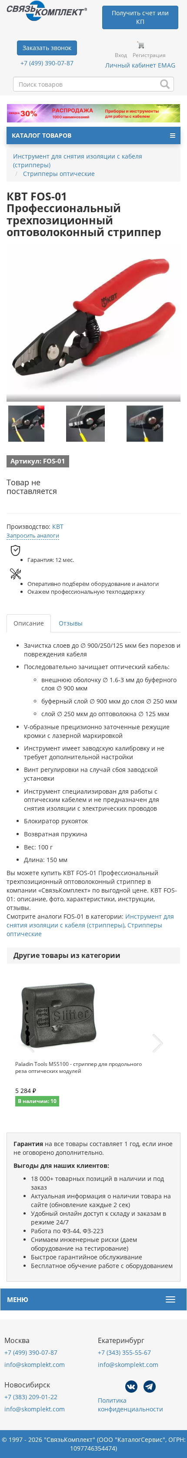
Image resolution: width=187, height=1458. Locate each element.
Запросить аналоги (33, 535)
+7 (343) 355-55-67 (124, 1352)
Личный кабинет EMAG (140, 65)
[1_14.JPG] (144, 423)
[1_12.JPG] (26, 423)
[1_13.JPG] (85, 423)
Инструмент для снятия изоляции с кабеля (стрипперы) (90, 920)
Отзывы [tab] (71, 623)
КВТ (57, 526)
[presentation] (29, 1043)
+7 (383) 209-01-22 (30, 1397)
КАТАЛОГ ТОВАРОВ (41, 135)
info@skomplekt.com (34, 1364)
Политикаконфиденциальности (130, 1404)
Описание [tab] (28, 623)
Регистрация (149, 55)
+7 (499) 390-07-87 (46, 63)
